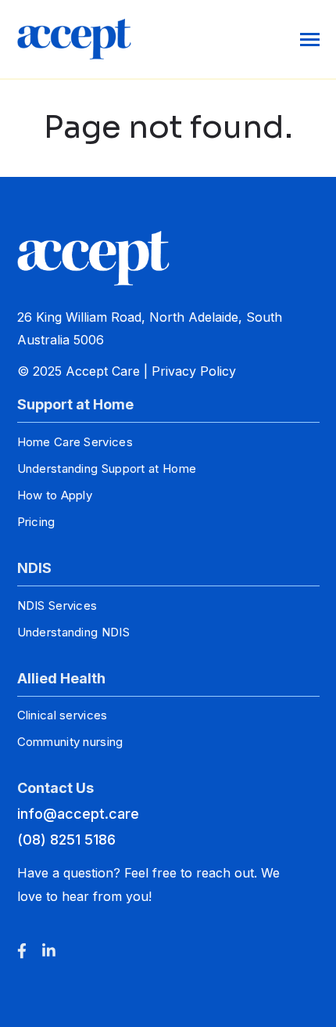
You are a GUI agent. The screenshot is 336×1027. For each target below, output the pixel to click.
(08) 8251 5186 (66, 839)
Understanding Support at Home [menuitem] (107, 468)
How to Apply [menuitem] (55, 495)
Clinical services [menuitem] (62, 715)
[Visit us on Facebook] (22, 950)
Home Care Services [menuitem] (75, 441)
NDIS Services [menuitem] (57, 605)
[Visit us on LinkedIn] (48, 950)
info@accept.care (78, 813)
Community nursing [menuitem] (70, 741)
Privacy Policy (194, 371)
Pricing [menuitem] (36, 521)
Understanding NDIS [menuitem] (73, 632)
